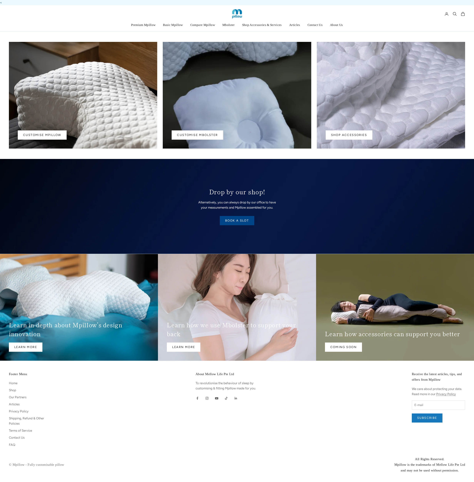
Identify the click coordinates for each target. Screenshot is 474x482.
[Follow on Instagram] (207, 398)
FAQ (12, 445)
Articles (294, 25)
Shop (12, 390)
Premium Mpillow (143, 25)
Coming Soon (343, 347)
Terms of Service (20, 430)
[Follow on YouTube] (216, 398)
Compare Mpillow (202, 25)
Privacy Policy (19, 411)
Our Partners (17, 397)
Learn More (25, 347)
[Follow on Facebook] (197, 398)
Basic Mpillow (173, 25)
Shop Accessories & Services (262, 25)
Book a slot (237, 220)
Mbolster (228, 25)
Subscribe (427, 418)
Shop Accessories (349, 135)
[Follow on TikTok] (226, 398)
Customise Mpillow (42, 135)
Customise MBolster (197, 135)
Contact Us (315, 25)
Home (13, 383)
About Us (336, 25)
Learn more (183, 347)
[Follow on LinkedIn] (236, 398)
